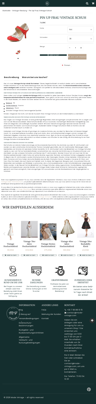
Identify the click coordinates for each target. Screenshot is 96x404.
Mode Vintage (17, 397)
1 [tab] (18, 58)
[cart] (93, 3)
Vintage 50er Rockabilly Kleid (86, 243)
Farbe (42, 28)
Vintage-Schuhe (45, 197)
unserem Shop (71, 328)
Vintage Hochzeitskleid (11, 245)
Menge (42, 46)
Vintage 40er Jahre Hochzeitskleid (67, 243)
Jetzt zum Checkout (78, 57)
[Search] (87, 3)
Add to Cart (11, 255)
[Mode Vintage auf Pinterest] (89, 390)
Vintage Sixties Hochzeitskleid (48, 245)
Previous (4, 233)
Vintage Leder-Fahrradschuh (11, 182)
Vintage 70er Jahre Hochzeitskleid (29, 243)
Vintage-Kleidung (19, 11)
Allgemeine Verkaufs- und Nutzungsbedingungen (29, 340)
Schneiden (44, 37)
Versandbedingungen (29, 318)
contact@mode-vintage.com (73, 314)
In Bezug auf (24, 314)
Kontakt (45, 318)
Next (92, 233)
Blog (21, 310)
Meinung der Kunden (51, 314)
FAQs (44, 310)
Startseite (6, 11)
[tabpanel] (18, 52)
